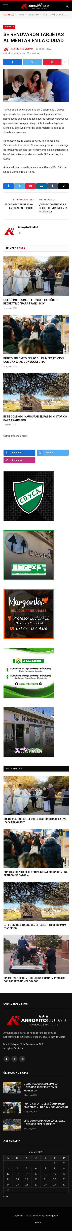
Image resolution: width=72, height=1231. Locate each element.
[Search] (67, 6)
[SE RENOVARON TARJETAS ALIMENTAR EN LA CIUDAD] (36, 85)
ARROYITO (9, 27)
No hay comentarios (15, 53)
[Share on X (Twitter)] (32, 62)
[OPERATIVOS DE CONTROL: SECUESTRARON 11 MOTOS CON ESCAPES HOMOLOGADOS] (36, 954)
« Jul (5, 1196)
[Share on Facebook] (12, 62)
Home (38, 1222)
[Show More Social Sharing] (65, 62)
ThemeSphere (51, 1215)
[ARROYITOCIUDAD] (36, 6)
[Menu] (5, 6)
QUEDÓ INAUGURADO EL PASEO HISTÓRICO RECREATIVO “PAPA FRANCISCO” (41, 1087)
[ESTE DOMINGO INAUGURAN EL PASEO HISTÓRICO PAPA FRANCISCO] (36, 392)
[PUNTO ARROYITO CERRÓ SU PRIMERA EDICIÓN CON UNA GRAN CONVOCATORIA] (36, 334)
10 (8, 1174)
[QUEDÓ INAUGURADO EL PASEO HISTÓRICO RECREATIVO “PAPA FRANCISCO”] (36, 275)
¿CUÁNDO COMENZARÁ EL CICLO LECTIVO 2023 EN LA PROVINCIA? (53, 208)
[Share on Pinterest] (52, 62)
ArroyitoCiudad (23, 49)
